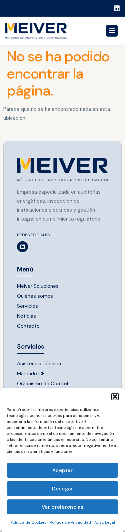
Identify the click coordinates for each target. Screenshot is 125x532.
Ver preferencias (62, 507)
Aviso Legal (104, 522)
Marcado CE (31, 373)
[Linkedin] (116, 8)
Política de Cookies (28, 522)
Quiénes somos (35, 296)
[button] (115, 396)
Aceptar (62, 470)
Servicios (27, 306)
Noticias (26, 316)
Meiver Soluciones (38, 286)
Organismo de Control (42, 383)
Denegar (62, 488)
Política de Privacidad (70, 522)
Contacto (28, 326)
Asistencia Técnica (39, 363)
